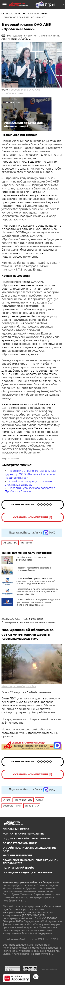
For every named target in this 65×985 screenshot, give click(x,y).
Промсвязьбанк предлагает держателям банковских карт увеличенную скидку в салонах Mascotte (37, 592)
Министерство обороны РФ (19, 686)
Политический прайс (18, 867)
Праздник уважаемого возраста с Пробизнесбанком (30, 489)
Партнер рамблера (49, 969)
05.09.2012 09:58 (11, 13)
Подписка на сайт (16, 838)
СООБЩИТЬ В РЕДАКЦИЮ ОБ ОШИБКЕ (27, 872)
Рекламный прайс (16, 829)
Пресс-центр (41, 838)
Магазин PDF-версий (17, 855)
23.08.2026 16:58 (11, 618)
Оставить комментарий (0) (32, 517)
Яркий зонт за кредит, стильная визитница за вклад (28, 483)
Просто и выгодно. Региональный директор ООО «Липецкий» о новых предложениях (30, 474)
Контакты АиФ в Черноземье (23, 833)
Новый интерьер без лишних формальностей (31, 558)
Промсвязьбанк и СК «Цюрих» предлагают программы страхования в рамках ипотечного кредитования (38, 602)
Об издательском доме (20, 843)
